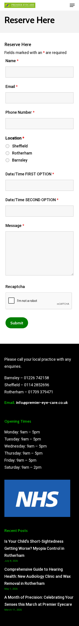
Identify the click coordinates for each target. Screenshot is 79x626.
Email (11, 86)
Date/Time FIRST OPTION (29, 174)
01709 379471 (40, 392)
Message (14, 225)
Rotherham (22, 153)
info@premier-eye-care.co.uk (42, 402)
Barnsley (19, 160)
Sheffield (20, 146)
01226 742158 (36, 377)
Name (11, 60)
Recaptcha (15, 286)
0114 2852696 (36, 385)
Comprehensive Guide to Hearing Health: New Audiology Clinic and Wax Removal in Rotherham (37, 576)
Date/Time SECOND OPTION (31, 199)
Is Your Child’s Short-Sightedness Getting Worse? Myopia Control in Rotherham (34, 548)
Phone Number (19, 112)
